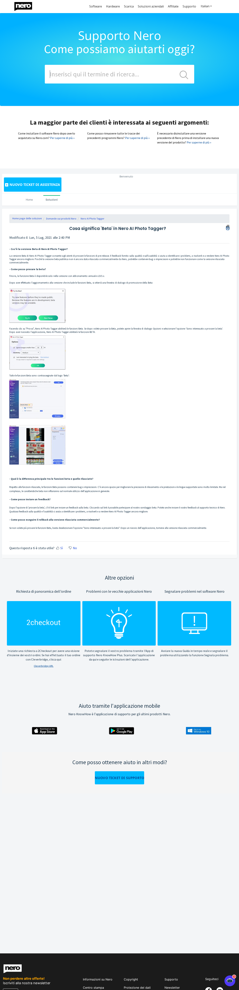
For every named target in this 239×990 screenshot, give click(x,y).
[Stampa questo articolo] (227, 227)
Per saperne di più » (62, 138)
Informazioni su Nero (97, 979)
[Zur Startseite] (25, 5)
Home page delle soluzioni (27, 218)
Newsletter (172, 987)
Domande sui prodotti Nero (61, 218)
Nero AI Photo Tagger (92, 218)
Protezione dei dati (137, 987)
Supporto (171, 979)
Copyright (131, 979)
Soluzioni (52, 199)
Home (29, 199)
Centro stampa (93, 987)
